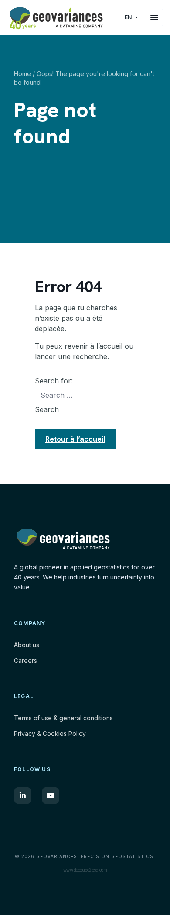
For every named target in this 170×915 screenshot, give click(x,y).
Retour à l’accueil (75, 439)
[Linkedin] (22, 795)
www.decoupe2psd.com (85, 869)
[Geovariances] (63, 17)
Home (22, 73)
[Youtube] (50, 795)
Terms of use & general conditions (63, 718)
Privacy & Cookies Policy (50, 733)
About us (26, 645)
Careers (25, 660)
